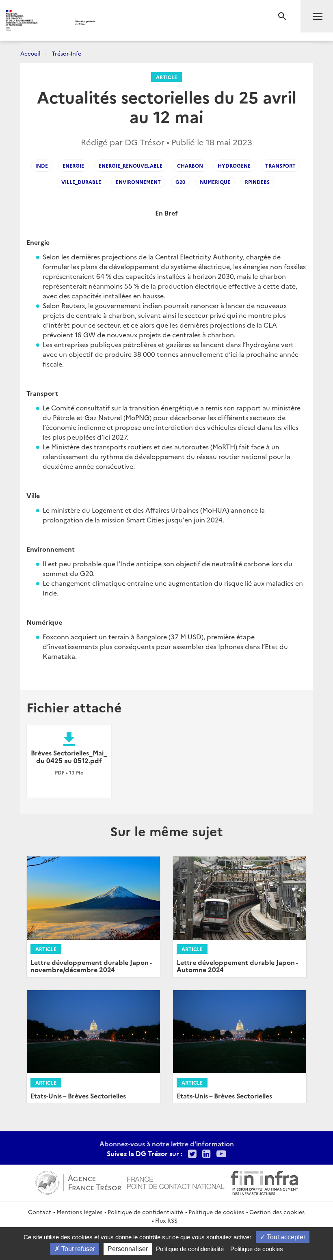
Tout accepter (285, 1237)
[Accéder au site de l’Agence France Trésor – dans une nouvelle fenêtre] (78, 1181)
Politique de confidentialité (145, 1212)
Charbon (190, 165)
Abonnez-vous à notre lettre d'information (166, 1143)
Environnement (138, 181)
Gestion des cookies (277, 1212)
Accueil (30, 53)
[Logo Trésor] (127, 22)
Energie (73, 165)
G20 (180, 181)
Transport (280, 165)
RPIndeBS (257, 181)
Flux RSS (166, 1220)
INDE (41, 165)
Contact (39, 1212)
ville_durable (81, 181)
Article (166, 76)
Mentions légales (79, 1212)
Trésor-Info (67, 53)
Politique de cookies (216, 1212)
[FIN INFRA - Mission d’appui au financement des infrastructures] (264, 1181)
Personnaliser (128, 1248)
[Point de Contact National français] (176, 1181)
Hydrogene (234, 165)
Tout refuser (77, 1248)
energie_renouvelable (130, 165)
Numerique (215, 181)
